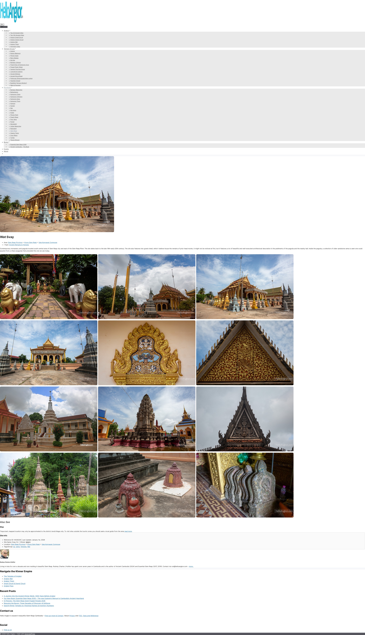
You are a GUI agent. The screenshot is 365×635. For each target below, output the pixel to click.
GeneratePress (30, 634)
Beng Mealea (14, 58)
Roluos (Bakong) (15, 53)
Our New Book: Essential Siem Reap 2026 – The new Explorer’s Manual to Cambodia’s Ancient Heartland (44, 598)
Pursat (12, 122)
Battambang (14, 92)
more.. (191, 566)
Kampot (12, 103)
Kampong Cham (15, 94)
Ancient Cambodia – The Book (19, 147)
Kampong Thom (15, 101)
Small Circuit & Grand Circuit (14, 584)
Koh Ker (12, 60)
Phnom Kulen (14, 55)
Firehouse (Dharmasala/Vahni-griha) (21, 78)
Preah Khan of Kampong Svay (19, 65)
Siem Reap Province (15, 242)
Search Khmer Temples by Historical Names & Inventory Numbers (29, 606)
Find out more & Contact (54, 616)
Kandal (12, 106)
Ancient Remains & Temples (19, 245)
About (6, 151)
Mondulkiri (13, 124)
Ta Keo (12, 137)
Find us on (8, 630)
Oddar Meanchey (15, 126)
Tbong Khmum (14, 140)
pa (14, 547)
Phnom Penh (14, 115)
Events (6, 149)
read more (128, 531)
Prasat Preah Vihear (16, 67)
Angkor (6, 31)
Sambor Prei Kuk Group (17, 69)
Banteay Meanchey (16, 90)
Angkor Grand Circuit (16, 40)
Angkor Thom (14, 44)
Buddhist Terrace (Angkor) (18, 83)
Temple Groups (9, 49)
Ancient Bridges (15, 74)
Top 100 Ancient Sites (17, 35)
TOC (80, 616)
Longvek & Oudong (16, 71)
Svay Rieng (13, 135)
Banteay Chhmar (15, 62)
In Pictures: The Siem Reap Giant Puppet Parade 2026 (24, 601)
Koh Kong (13, 110)
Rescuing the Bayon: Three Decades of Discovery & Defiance (27, 603)
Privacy (72, 616)
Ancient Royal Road (16, 76)
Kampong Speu (15, 99)
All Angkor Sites (15, 46)
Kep (11, 108)
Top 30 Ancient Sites (16, 33)
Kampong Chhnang (16, 96)
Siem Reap (13, 131)
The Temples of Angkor (13, 576)
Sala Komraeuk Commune (48, 242)
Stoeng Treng (14, 133)
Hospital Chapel (15, 81)
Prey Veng (13, 119)
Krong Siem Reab (30, 242)
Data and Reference (90, 616)
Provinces (7, 87)
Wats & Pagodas (15, 85)
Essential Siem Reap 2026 (18, 144)
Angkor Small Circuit (16, 37)
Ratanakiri (13, 128)
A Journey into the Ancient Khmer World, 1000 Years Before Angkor (29, 596)
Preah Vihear (14, 117)
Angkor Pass (8, 586)
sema (18, 547)
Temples (24, 547)
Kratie (12, 112)
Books (6, 142)
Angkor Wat (14, 42)
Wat (28, 547)
